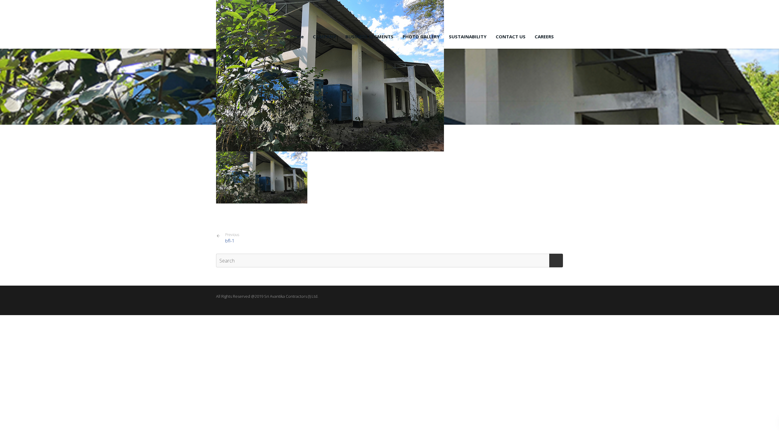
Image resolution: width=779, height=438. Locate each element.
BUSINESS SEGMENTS (369, 36)
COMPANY (324, 36)
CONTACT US (511, 36)
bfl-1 (232, 238)
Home (297, 36)
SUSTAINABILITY (468, 36)
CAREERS (544, 36)
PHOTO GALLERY (421, 36)
